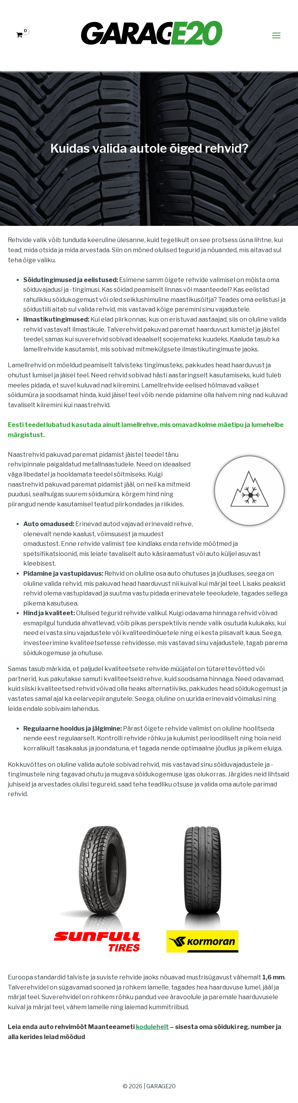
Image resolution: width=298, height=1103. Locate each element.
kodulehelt (152, 1027)
